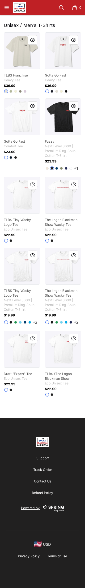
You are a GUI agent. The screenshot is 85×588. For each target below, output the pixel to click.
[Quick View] (32, 40)
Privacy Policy (29, 556)
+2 (76, 322)
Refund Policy (42, 493)
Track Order (42, 470)
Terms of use (57, 556)
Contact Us (42, 481)
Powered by (30, 508)
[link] (22, 51)
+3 (35, 322)
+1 (76, 168)
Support (42, 458)
